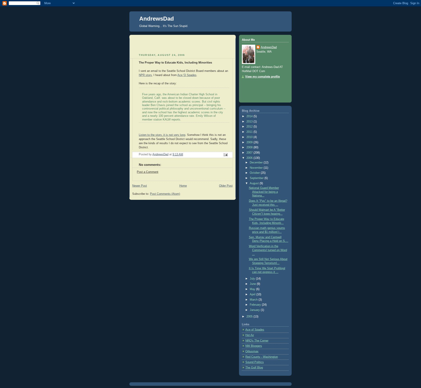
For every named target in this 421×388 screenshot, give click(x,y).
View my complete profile (262, 76)
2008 (249, 147)
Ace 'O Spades (186, 75)
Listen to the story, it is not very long (162, 134)
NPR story (145, 75)
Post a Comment (147, 172)
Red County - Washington (261, 356)
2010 (249, 137)
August (255, 183)
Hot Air (249, 335)
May (253, 289)
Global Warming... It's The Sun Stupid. (163, 26)
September (257, 178)
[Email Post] (225, 154)
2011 (249, 131)
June (253, 283)
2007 (249, 152)
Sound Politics (254, 362)
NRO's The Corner (256, 340)
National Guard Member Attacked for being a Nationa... (264, 191)
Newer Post (139, 185)
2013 (249, 121)
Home (183, 185)
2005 (249, 316)
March (254, 299)
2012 (249, 126)
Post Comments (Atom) (165, 193)
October (255, 172)
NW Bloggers (253, 345)
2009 (249, 142)
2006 (249, 157)
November (257, 167)
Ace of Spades (254, 329)
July (253, 278)
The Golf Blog (254, 367)
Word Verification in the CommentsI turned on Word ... (268, 250)
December (257, 162)
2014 (249, 116)
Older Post (226, 185)
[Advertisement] (158, 44)
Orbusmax (252, 351)
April (253, 294)
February (256, 304)
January (255, 310)
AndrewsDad (156, 18)
